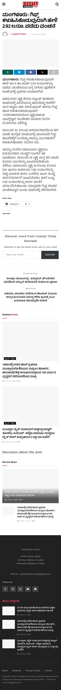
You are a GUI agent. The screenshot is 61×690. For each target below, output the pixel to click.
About (5, 671)
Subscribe (50, 255)
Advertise (17, 671)
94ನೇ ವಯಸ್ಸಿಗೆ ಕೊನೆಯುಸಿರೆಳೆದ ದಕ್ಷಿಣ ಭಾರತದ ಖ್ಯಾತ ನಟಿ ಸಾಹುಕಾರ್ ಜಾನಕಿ (29, 494)
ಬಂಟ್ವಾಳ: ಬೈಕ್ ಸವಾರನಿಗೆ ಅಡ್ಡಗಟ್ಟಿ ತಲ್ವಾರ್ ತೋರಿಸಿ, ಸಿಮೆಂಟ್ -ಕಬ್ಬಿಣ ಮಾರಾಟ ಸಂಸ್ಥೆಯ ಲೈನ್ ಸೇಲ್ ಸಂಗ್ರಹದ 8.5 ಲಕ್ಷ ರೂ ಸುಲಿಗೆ (28, 433)
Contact (48, 671)
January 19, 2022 (38, 34)
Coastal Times (19, 34)
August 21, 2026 (9, 381)
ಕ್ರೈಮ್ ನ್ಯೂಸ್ (10, 358)
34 (19, 381)
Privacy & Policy (33, 671)
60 (19, 442)
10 (22, 499)
